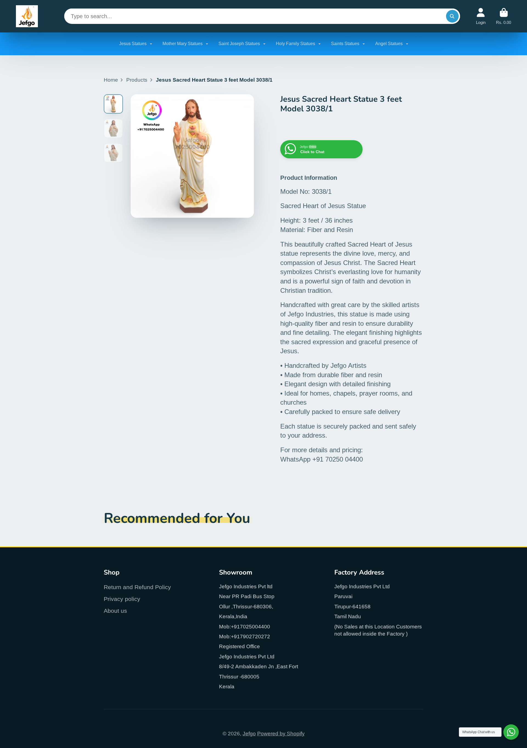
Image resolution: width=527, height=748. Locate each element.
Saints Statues (345, 43)
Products (136, 80)
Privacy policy (122, 599)
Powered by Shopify (281, 733)
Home (111, 80)
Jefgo (249, 733)
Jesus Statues (133, 43)
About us (115, 611)
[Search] (452, 16)
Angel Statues (389, 43)
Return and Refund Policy (137, 587)
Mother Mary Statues (183, 43)
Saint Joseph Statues (239, 43)
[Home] (27, 16)
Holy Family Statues (296, 43)
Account (481, 16)
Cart (503, 16)
